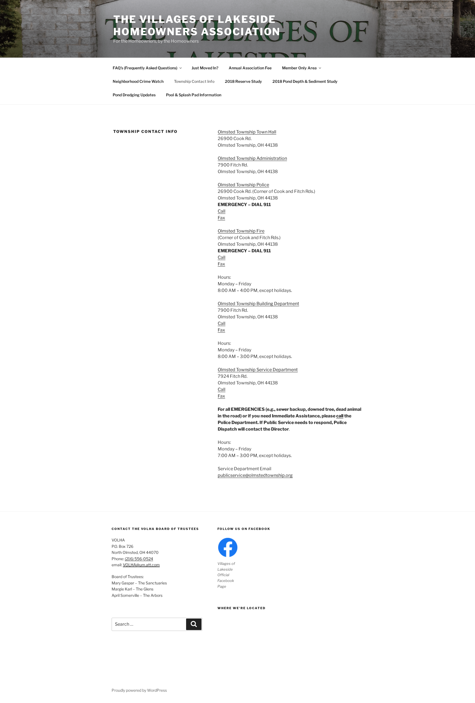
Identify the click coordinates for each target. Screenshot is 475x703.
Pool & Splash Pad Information (193, 94)
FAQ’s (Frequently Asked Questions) (145, 67)
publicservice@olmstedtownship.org (255, 475)
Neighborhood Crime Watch (138, 81)
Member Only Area (299, 67)
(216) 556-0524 (139, 558)
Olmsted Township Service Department (258, 369)
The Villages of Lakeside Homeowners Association (196, 25)
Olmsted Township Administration (252, 158)
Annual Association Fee (250, 67)
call (339, 415)
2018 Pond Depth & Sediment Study (305, 81)
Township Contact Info (194, 81)
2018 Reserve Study (243, 81)
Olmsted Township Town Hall (247, 132)
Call (221, 211)
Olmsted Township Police (243, 184)
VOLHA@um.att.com (141, 564)
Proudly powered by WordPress (139, 690)
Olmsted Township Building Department (258, 303)
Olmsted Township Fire (241, 231)
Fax (221, 217)
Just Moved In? (205, 67)
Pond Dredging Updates (134, 94)
